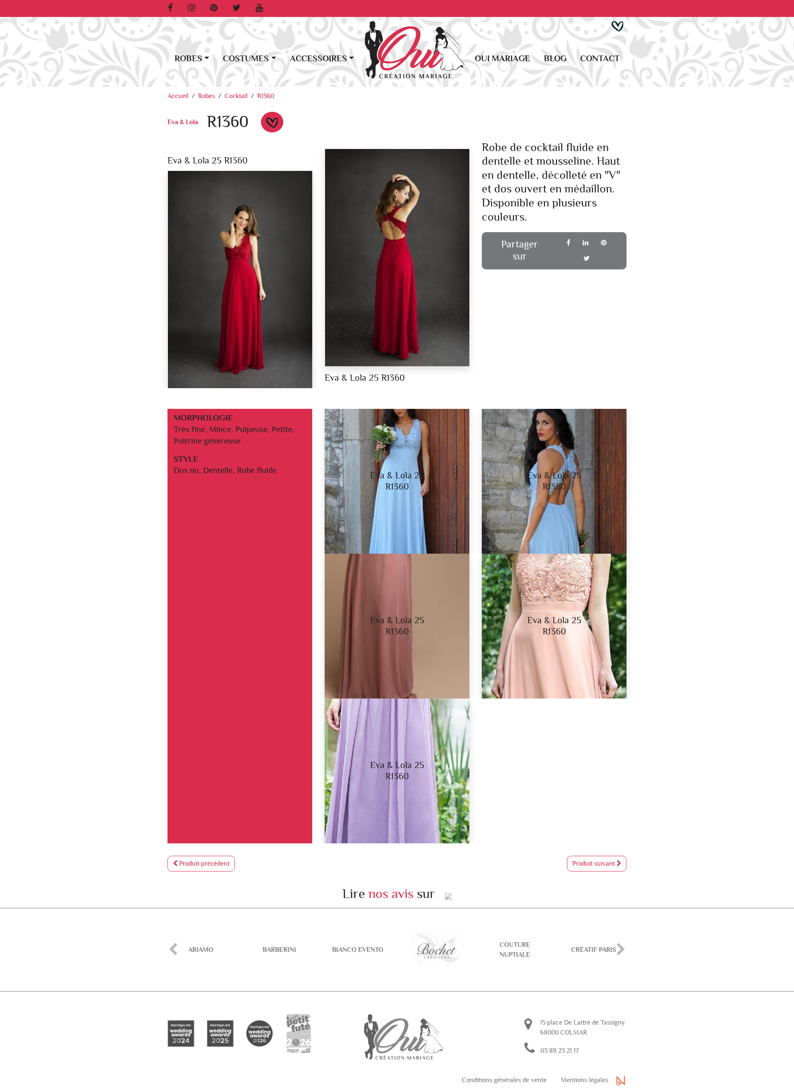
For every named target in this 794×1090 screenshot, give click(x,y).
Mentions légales (584, 1080)
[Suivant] (621, 949)
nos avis (391, 894)
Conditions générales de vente (504, 1080)
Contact (599, 58)
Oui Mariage (502, 58)
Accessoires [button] (318, 58)
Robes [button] (188, 58)
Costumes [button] (246, 58)
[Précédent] (173, 949)
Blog (555, 58)
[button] (617, 26)
